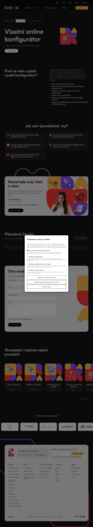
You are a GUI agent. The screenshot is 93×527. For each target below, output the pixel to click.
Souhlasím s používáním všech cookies (46, 277)
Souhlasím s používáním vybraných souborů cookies (46, 282)
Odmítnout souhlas (46, 286)
